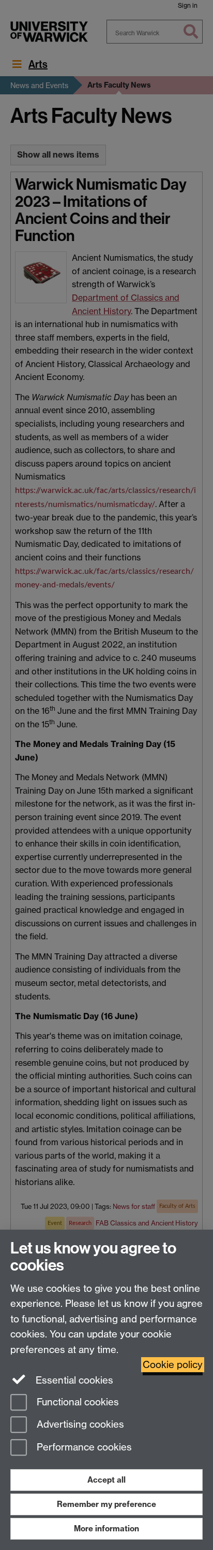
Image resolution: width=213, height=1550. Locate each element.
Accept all (106, 1480)
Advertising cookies (79, 1425)
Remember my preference (106, 1504)
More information (106, 1528)
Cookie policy (173, 1365)
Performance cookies (83, 1448)
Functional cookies (76, 1402)
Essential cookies (73, 1380)
